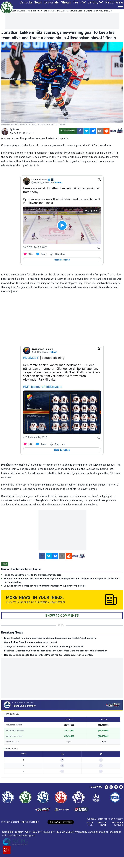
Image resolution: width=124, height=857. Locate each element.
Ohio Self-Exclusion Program (18, 835)
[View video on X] (62, 225)
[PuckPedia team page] (120, 131)
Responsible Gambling (117, 824)
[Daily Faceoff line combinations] (113, 131)
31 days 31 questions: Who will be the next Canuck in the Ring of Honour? (43, 646)
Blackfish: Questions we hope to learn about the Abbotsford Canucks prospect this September (55, 650)
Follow (58, 182)
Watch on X (91, 210)
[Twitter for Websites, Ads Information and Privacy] (99, 247)
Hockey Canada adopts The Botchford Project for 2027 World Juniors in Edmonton (48, 655)
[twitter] (86, 131)
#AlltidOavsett (51, 387)
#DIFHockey (32, 387)
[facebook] (80, 131)
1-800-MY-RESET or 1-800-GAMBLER (51, 831)
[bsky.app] (93, 131)
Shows (66, 2)
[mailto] (100, 131)
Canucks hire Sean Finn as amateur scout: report (30, 642)
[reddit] (106, 131)
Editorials (51, 2)
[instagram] (111, 787)
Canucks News (31, 2)
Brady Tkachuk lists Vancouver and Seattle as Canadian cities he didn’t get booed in (50, 638)
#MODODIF (31, 358)
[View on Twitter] (99, 181)
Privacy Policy (89, 824)
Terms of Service (102, 824)
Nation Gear (114, 2)
